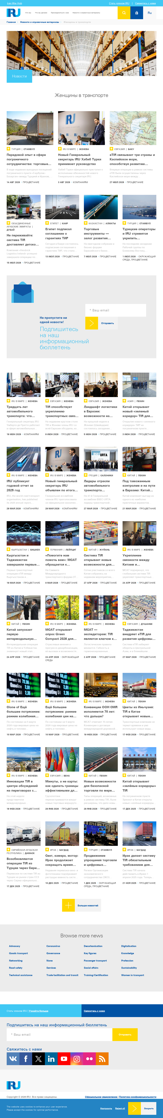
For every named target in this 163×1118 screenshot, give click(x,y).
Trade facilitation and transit (62, 975)
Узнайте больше (38, 1011)
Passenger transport (95, 960)
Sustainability (129, 967)
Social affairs (91, 967)
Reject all (120, 1108)
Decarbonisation (93, 946)
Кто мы (28, 13)
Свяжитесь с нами (145, 3)
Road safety (15, 967)
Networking (15, 960)
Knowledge (127, 953)
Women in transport (132, 975)
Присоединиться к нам (60, 13)
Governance (53, 953)
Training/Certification (96, 975)
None (49, 960)
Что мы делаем (41, 13)
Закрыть (149, 1108)
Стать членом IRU (119, 3)
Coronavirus (53, 946)
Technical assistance (20, 975)
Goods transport (18, 953)
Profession (127, 960)
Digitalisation (128, 946)
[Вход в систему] (136, 12)
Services (51, 967)
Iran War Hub (14, 3)
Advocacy (14, 946)
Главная (11, 22)
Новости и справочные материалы (86, 13)
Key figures (90, 953)
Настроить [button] (106, 1108)
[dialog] (81, 1108)
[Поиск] (124, 12)
